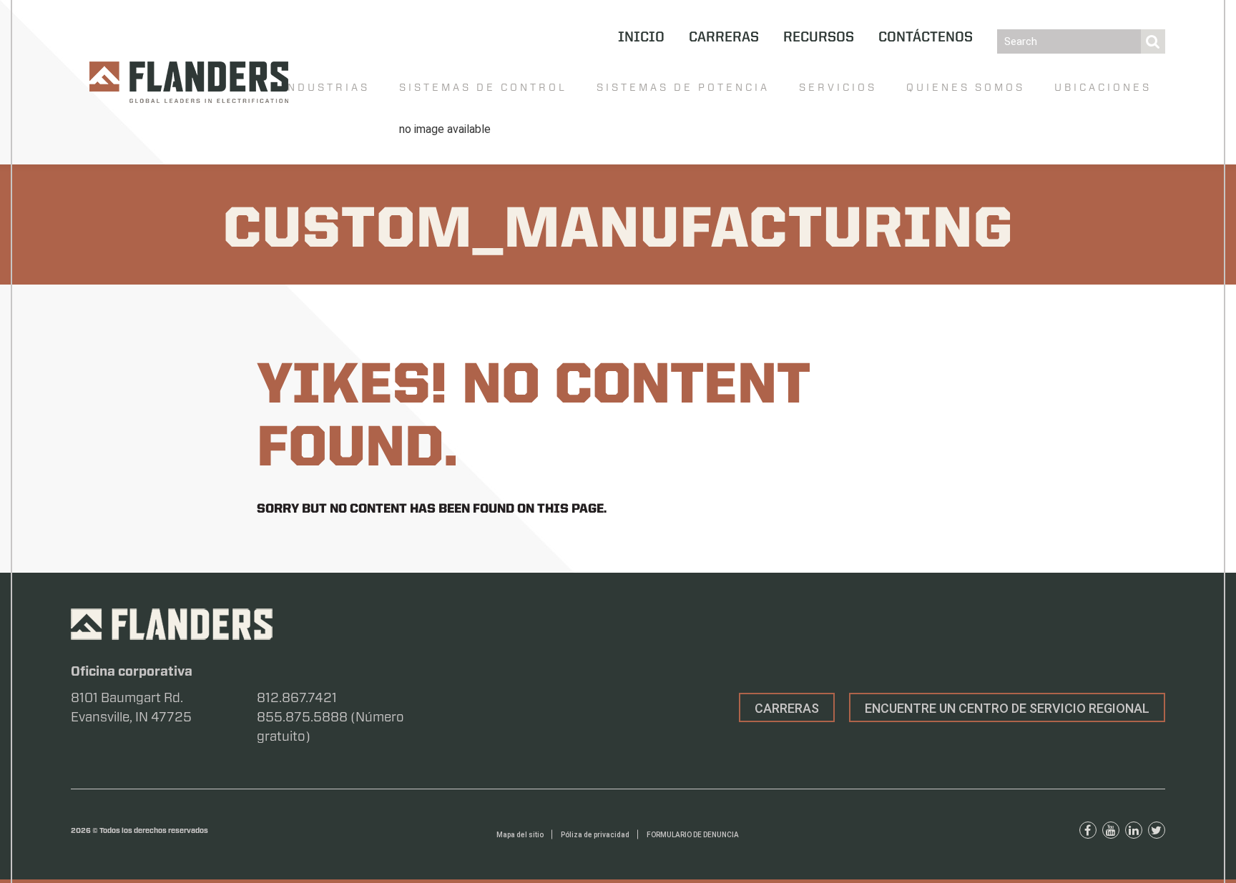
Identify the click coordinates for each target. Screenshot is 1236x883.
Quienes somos (965, 87)
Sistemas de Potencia (683, 87)
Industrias (326, 87)
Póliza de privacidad (595, 835)
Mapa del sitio (520, 835)
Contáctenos (925, 38)
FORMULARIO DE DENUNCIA (693, 835)
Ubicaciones (1103, 87)
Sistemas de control (483, 87)
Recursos (818, 38)
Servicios (838, 87)
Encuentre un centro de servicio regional (1007, 708)
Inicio (641, 38)
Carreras (724, 38)
